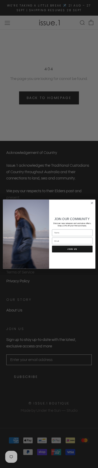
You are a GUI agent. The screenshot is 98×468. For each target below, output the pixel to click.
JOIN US (72, 249)
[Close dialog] (91, 203)
